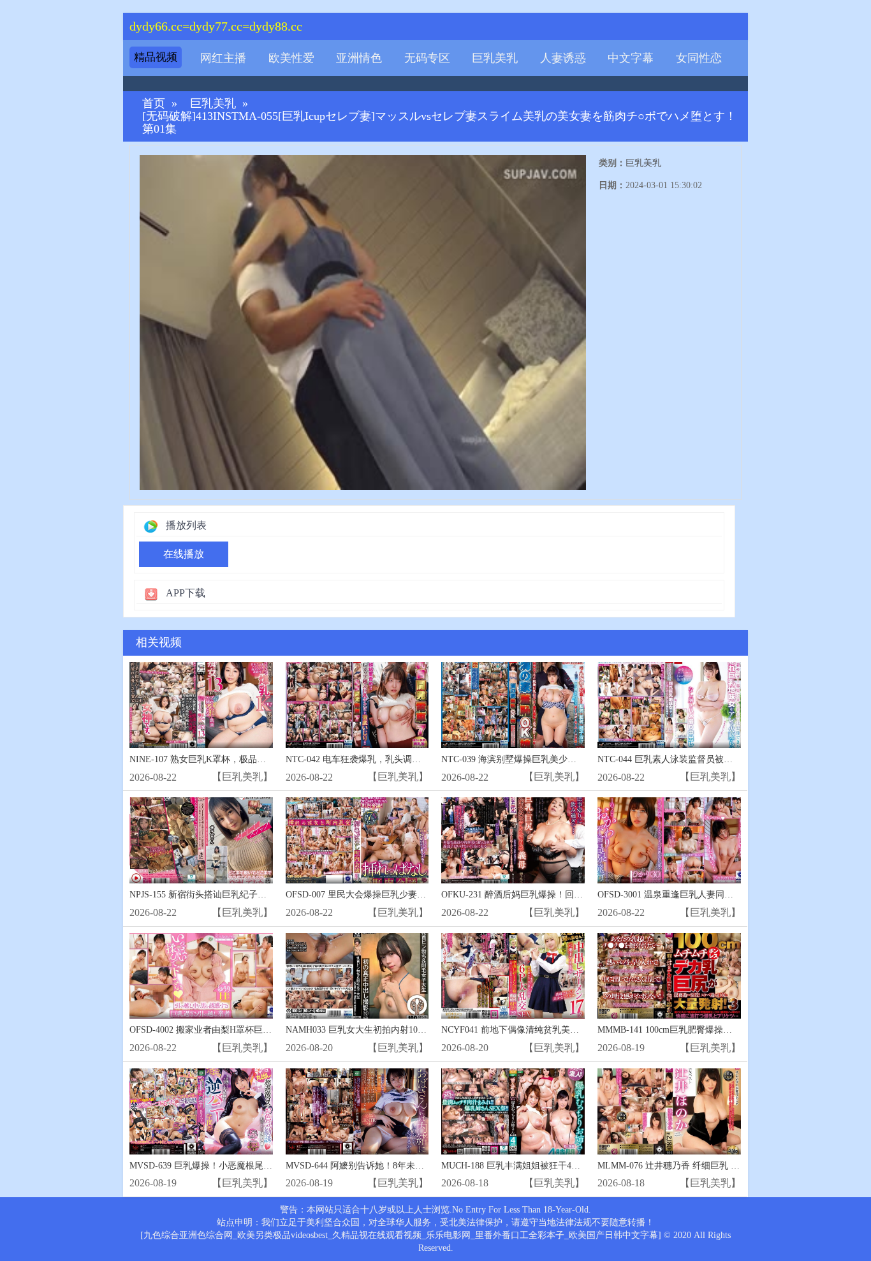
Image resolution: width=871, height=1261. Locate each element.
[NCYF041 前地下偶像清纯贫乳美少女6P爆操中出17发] (513, 976)
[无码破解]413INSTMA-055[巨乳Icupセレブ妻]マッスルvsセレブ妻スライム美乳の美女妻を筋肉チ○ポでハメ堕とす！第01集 (439, 122)
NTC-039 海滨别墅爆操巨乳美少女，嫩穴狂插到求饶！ (549, 759)
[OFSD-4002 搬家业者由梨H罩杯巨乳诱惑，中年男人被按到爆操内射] (201, 976)
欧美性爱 (291, 58)
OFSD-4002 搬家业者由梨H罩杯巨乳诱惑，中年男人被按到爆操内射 (263, 1030)
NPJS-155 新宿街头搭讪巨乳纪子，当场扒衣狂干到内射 (238, 894)
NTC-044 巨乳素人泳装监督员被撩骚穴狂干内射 (691, 759)
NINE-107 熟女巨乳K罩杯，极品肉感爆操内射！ (224, 759)
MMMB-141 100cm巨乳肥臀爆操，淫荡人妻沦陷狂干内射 (709, 1030)
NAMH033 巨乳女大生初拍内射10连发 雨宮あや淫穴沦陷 (397, 1030)
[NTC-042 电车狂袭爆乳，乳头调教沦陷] (357, 705)
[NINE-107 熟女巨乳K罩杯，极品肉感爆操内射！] (201, 705)
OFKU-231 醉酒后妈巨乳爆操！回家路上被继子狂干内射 (552, 894)
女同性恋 (699, 58)
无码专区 (427, 58)
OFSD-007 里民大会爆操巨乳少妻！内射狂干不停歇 (387, 894)
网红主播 (223, 58)
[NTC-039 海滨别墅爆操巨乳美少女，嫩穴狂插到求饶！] (513, 705)
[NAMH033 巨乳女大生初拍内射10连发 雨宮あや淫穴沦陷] (357, 976)
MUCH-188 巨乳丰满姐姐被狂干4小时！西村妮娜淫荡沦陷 (555, 1165)
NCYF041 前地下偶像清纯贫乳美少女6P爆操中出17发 (546, 1030)
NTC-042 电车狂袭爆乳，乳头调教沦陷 (362, 759)
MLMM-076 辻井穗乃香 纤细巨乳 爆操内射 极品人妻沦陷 (710, 1165)
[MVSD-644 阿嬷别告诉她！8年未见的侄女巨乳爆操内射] (357, 1111)
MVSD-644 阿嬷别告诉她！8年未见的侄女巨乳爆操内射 (395, 1165)
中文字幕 (631, 58)
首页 (153, 104)
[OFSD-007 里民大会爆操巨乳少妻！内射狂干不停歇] (357, 840)
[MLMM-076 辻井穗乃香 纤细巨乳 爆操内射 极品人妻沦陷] (669, 1111)
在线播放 (183, 554)
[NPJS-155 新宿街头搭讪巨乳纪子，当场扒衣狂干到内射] (201, 840)
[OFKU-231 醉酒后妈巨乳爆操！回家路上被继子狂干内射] (513, 840)
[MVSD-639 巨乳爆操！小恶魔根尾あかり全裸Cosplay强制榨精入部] (201, 1111)
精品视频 (155, 57)
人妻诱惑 (563, 58)
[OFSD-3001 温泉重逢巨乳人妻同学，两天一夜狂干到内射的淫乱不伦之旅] (669, 840)
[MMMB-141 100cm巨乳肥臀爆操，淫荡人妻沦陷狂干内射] (669, 976)
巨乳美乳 (495, 58)
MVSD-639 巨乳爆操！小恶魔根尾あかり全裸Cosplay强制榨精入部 (259, 1165)
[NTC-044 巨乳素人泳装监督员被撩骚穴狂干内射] (669, 705)
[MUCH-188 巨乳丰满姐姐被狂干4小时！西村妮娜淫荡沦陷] (513, 1111)
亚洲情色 (359, 58)
